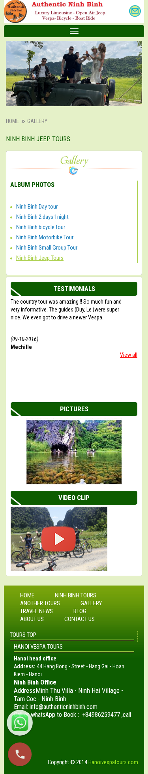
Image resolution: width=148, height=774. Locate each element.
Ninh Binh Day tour (37, 206)
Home (12, 121)
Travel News (36, 611)
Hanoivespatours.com (113, 762)
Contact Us (79, 619)
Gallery (91, 603)
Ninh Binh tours (75, 595)
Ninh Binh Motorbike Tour (44, 237)
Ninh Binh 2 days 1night (42, 216)
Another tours (40, 603)
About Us (32, 619)
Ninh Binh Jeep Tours (40, 257)
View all (128, 355)
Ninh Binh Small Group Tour (46, 247)
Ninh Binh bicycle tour (40, 227)
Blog (79, 611)
